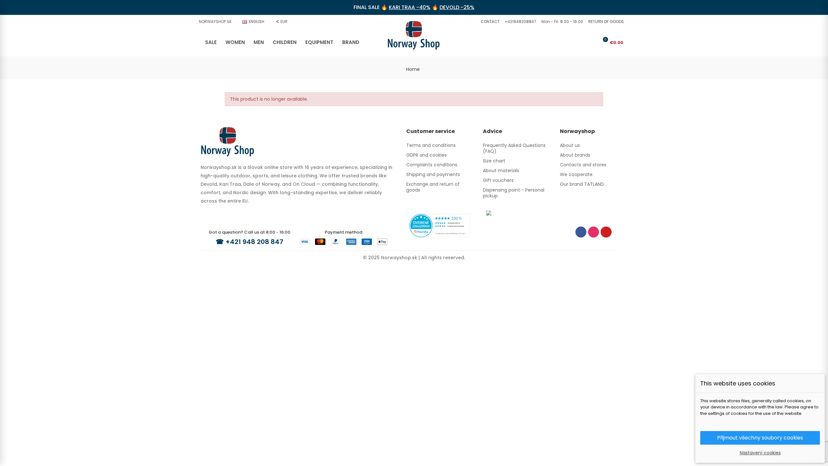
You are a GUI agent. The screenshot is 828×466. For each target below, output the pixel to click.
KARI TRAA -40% (409, 7)
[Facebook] (580, 232)
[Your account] (592, 42)
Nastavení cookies (760, 452)
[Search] (582, 42)
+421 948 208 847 (254, 241)
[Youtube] (606, 232)
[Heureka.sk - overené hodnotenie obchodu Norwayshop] (439, 225)
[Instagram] (593, 232)
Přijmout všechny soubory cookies (760, 437)
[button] (489, 21)
